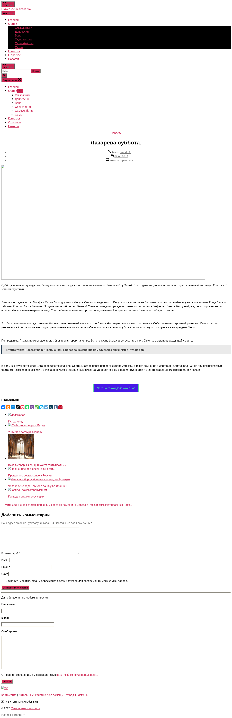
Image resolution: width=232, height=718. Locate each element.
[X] (18, 407)
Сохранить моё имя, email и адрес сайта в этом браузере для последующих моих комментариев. (66, 581)
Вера (18, 35)
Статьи (12, 24)
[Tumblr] (56, 407)
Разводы (70, 695)
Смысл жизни (23, 28)
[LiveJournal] (51, 407)
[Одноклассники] (8, 407)
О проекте (14, 55)
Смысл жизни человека (16, 9)
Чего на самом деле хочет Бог (116, 388)
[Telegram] (46, 407)
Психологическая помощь (46, 695)
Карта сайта (8, 695)
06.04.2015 (121, 156)
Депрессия (22, 31)
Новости (13, 59)
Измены (83, 695)
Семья (19, 47)
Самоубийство (24, 43)
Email (5, 567)
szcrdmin (125, 152)
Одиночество (23, 39)
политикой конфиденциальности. (77, 675)
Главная (13, 20)
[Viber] (32, 407)
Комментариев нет (121, 160)
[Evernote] (27, 407)
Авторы (23, 695)
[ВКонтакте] (3, 407)
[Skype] (41, 407)
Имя (4, 560)
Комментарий (10, 553)
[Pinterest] (60, 407)
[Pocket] (22, 407)
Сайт (4, 574)
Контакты (14, 51)
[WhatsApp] (37, 407)
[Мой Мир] (13, 407)
